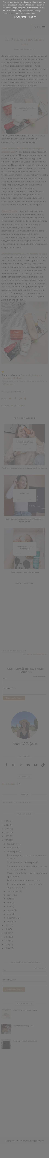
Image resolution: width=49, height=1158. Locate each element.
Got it (32, 17)
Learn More (20, 17)
